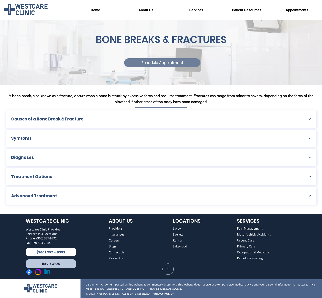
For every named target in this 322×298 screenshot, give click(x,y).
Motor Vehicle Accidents (254, 234)
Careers (114, 240)
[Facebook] (29, 272)
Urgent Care (245, 240)
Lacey (177, 228)
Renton (178, 240)
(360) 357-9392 (46, 238)
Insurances (116, 234)
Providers (115, 228)
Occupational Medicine (253, 252)
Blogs (112, 246)
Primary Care (246, 246)
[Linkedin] (47, 272)
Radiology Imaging (250, 258)
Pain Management (250, 228)
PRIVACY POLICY (163, 293)
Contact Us (116, 252)
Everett (178, 234)
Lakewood (180, 246)
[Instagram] (38, 272)
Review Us (116, 258)
